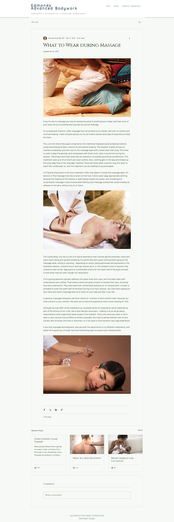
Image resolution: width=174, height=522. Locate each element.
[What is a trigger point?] (87, 444)
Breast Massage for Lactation (122, 460)
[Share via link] (62, 410)
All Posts (34, 22)
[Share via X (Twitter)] (50, 410)
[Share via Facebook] (44, 410)
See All (140, 430)
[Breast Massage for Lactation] (125, 444)
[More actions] (129, 38)
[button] (139, 22)
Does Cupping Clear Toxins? (45, 440)
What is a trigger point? (87, 458)
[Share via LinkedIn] (56, 410)
